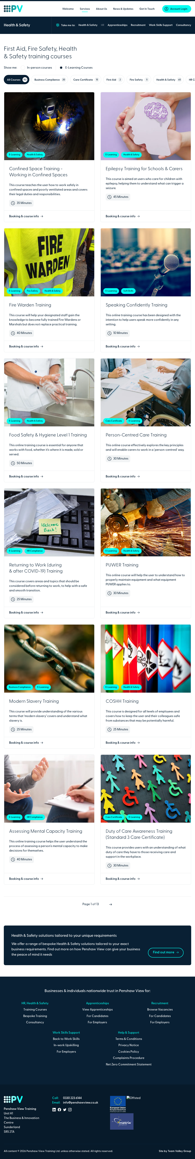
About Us (101, 9)
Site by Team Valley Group (175, 1151)
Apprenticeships (117, 25)
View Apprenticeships (97, 1009)
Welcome (68, 9)
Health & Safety (88, 25)
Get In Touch (147, 9)
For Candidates (97, 1016)
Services (85, 9)
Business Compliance (49, 80)
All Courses (16, 80)
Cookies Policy (128, 1051)
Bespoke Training (35, 1016)
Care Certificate (85, 80)
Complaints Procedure (128, 1058)
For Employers (97, 1022)
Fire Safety (138, 80)
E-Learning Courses (79, 67)
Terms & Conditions (128, 1039)
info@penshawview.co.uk (80, 1102)
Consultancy (183, 25)
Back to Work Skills (66, 1039)
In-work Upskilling (66, 1045)
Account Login (178, 9)
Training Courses (35, 1009)
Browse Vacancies (160, 1009)
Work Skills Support (161, 25)
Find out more (164, 952)
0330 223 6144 (72, 1098)
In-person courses (39, 67)
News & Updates (123, 9)
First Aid (113, 80)
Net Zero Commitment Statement (129, 1064)
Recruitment (138, 25)
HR (102, 25)
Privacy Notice (128, 1045)
